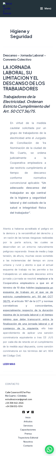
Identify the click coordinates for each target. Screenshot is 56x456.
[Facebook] (23, 412)
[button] (49, 449)
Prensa (28, 433)
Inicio (28, 417)
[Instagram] (32, 412)
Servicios (28, 425)
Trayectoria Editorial (28, 437)
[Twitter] (28, 412)
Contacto (28, 445)
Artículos (28, 421)
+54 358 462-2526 (14, 403)
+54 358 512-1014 (14, 406)
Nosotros (28, 441)
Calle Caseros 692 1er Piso (17, 392)
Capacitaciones (28, 429)
